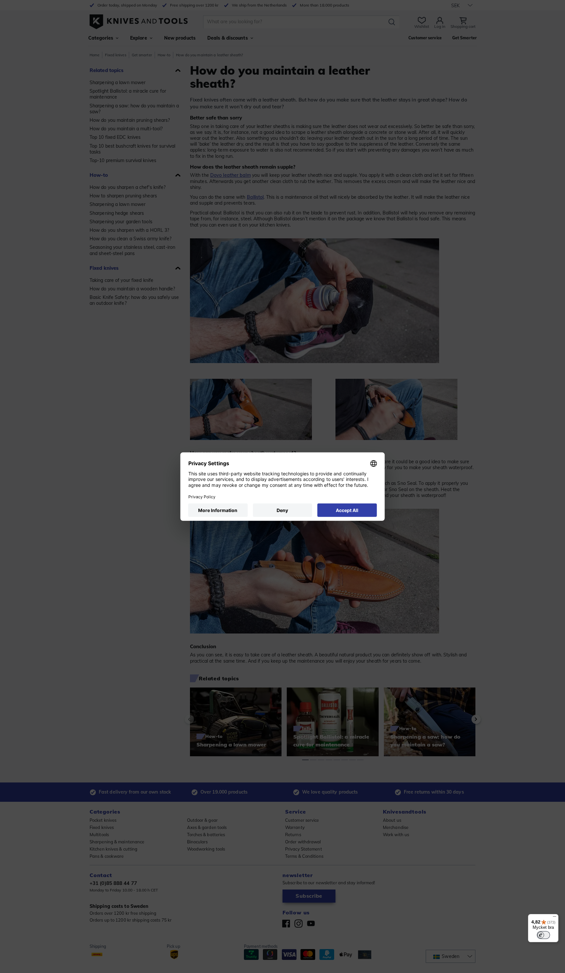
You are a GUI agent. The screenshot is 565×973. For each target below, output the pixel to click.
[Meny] (554, 918)
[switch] (543, 935)
